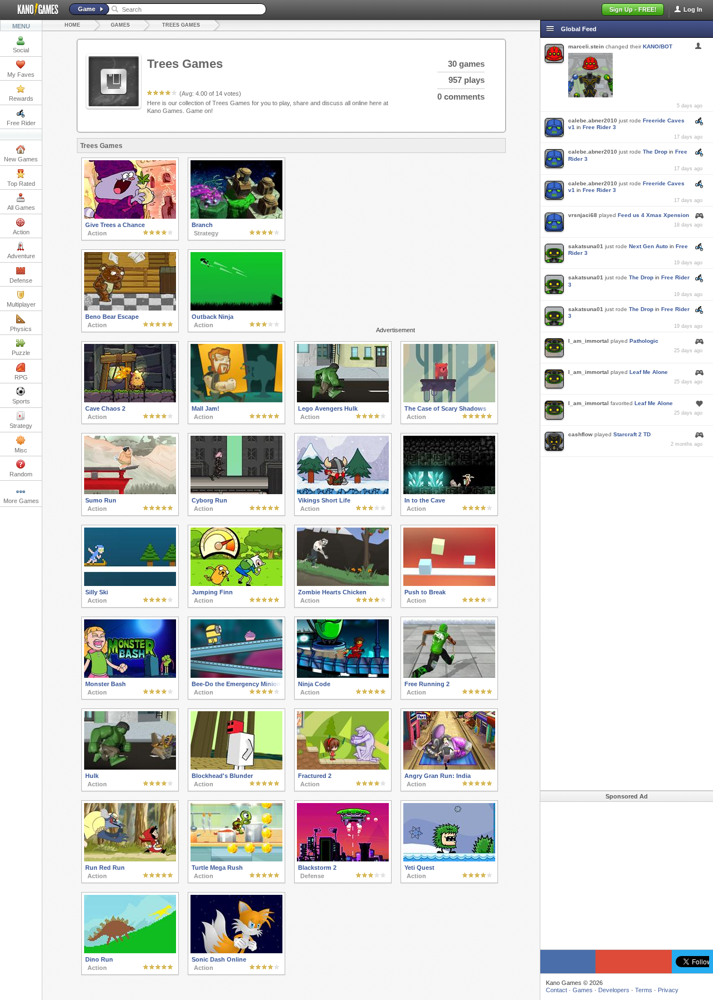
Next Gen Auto (648, 246)
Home (72, 25)
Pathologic (643, 341)
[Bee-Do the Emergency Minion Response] (236, 675)
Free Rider (21, 123)
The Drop (655, 152)
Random (20, 474)
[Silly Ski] (130, 583)
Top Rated (21, 183)
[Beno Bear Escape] (130, 308)
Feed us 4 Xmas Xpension (653, 215)
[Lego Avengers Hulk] (343, 400)
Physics (21, 329)
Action (21, 232)
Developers (613, 990)
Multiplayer (21, 304)
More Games (21, 500)
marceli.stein (586, 46)
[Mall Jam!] (236, 400)
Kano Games (33, 9)
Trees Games (181, 25)
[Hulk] (130, 767)
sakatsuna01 (585, 246)
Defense (20, 280)
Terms (643, 990)
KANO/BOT (657, 46)
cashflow (580, 434)
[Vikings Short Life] (343, 492)
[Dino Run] (130, 951)
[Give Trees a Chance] (130, 216)
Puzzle (21, 352)
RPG (21, 377)
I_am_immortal (588, 341)
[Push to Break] (449, 583)
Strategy (20, 425)
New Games (21, 159)
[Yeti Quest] (449, 859)
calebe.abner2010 (592, 120)
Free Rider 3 (599, 127)
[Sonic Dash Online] (236, 951)
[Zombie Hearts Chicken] (343, 583)
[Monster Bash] (130, 675)
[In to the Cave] (449, 492)
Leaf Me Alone (648, 372)
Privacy (668, 990)
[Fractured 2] (343, 767)
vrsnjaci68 (582, 215)
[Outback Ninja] (236, 308)
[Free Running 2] (449, 675)
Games (120, 25)
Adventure (21, 256)
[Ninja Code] (343, 675)
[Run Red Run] (130, 859)
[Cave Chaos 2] (130, 400)
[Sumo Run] (130, 492)
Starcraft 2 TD (632, 434)
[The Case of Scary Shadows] (449, 400)
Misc (20, 450)
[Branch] (236, 216)
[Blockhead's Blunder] (236, 767)
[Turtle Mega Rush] (236, 859)
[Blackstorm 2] (343, 859)
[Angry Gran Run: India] (449, 767)
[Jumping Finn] (236, 583)
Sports (21, 401)
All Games (21, 207)
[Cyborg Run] (236, 492)
